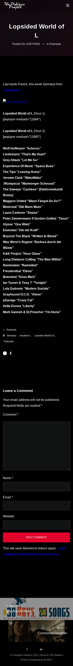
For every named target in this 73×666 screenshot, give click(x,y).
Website (8, 516)
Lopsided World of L (44, 335)
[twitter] (34, 649)
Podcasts (55, 43)
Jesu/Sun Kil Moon (19, 609)
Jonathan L (11, 90)
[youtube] (41, 650)
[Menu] (67, 5)
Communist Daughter (52, 631)
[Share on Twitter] (16, 353)
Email (8, 497)
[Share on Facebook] (10, 353)
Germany (11, 335)
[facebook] (27, 649)
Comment (10, 414)
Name (8, 478)
